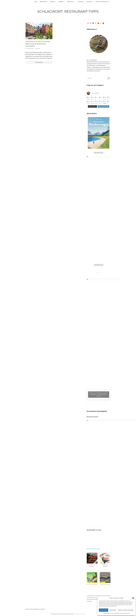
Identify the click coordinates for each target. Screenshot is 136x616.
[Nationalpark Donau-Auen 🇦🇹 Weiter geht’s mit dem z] (92, 102)
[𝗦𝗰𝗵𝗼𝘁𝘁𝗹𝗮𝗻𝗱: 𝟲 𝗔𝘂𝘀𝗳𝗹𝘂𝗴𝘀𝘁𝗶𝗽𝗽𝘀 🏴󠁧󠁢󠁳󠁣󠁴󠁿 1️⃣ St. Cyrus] (104, 102)
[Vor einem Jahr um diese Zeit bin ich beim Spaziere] (100, 102)
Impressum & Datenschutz (114, 613)
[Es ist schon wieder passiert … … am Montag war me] (96, 98)
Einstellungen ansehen (125, 610)
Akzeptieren (103, 610)
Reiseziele (52, 2)
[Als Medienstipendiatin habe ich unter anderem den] (88, 98)
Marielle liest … (71, 2)
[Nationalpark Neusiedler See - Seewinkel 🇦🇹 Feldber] (104, 98)
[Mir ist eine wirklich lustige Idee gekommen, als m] (100, 98)
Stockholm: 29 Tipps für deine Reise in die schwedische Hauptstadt (38, 44)
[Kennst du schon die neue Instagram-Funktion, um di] (92, 98)
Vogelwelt (61, 2)
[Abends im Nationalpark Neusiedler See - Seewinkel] (88, 102)
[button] (133, 598)
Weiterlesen (39, 62)
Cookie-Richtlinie (106, 613)
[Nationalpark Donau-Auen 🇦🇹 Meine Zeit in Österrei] (96, 102)
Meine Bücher (43, 2)
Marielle (38, 48)
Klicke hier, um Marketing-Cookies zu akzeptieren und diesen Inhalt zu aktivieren (98, 394)
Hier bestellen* (98, 152)
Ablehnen (113, 610)
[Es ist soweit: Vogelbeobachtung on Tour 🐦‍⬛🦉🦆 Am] (108, 102)
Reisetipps (80, 2)
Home (35, 2)
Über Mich (89, 2)
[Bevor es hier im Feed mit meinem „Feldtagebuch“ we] (108, 98)
